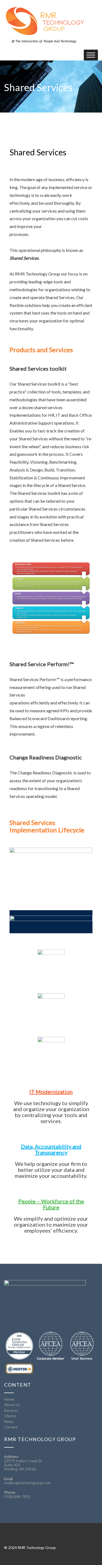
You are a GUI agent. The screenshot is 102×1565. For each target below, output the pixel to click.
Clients (10, 1415)
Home (9, 1399)
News (9, 1421)
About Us (12, 1404)
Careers (11, 1427)
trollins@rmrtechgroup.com (27, 1482)
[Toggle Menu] (90, 54)
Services (11, 1410)
